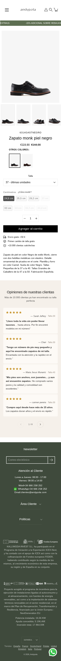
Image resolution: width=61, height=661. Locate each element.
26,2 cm (33, 198)
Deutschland (35, 646)
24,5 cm (8, 198)
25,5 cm (21, 198)
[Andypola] (28, 10)
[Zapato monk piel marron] (27, 161)
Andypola (33, 654)
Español (28, 640)
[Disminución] (24, 218)
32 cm (7, 208)
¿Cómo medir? (25, 192)
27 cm (45, 198)
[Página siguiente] (40, 424)
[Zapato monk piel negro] (14, 161)
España (17, 646)
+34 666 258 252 (33, 485)
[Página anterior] (21, 424)
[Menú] (6, 9)
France (25, 646)
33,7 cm (29, 208)
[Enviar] (51, 460)
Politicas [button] (24, 519)
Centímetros (17, 192)
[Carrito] (56, 9)
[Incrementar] (36, 218)
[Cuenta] (46, 9)
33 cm (18, 208)
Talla (30, 176)
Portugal (37, 649)
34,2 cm (42, 208)
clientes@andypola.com (34, 492)
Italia (30, 649)
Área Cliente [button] (28, 504)
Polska (46, 646)
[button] (51, 10)
